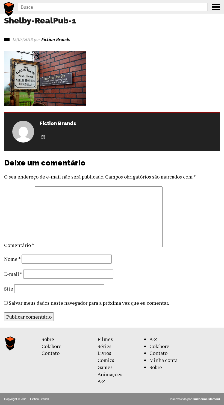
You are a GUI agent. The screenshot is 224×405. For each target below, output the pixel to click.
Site (8, 288)
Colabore (51, 346)
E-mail (13, 274)
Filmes (105, 339)
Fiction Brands (55, 39)
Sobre (48, 339)
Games (105, 367)
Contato (51, 353)
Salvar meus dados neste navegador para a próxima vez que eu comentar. (89, 303)
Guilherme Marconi (206, 399)
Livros (104, 353)
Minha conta (163, 360)
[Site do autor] (43, 137)
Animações (110, 374)
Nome (12, 259)
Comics (106, 360)
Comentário (19, 245)
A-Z (101, 381)
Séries (104, 346)
